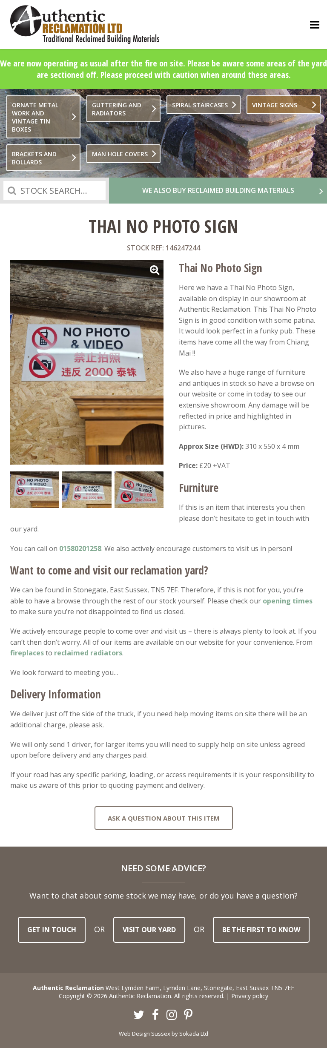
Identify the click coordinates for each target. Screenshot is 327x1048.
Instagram (172, 1015)
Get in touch (51, 929)
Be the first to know (261, 929)
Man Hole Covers (120, 154)
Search (11, 190)
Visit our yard (149, 929)
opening (277, 601)
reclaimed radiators (88, 653)
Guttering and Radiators (116, 109)
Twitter (139, 1015)
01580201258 (80, 548)
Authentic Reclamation (84, 24)
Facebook (155, 1015)
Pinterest (188, 1015)
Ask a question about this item (164, 818)
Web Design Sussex (144, 1033)
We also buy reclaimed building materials (218, 190)
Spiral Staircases (200, 105)
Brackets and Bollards (34, 158)
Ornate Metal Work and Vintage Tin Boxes (35, 117)
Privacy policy (249, 996)
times (302, 601)
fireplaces (27, 653)
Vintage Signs (274, 105)
